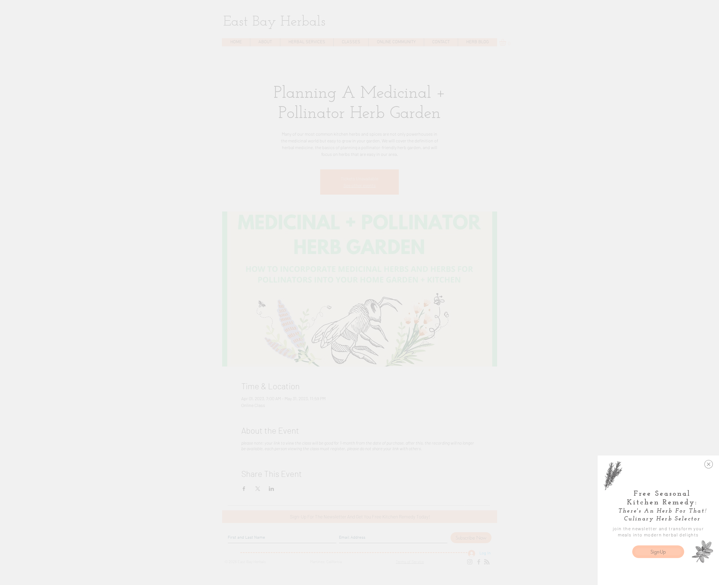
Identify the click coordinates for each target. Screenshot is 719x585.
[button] (708, 464)
